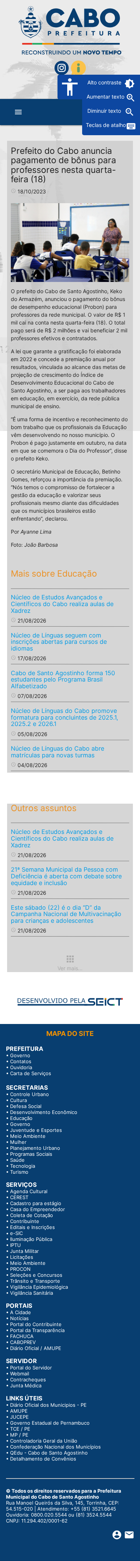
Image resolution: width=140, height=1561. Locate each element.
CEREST (19, 1197)
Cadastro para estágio (35, 1203)
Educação (21, 1118)
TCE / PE (20, 1429)
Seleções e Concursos (36, 1275)
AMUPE (19, 1411)
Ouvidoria (21, 1067)
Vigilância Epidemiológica (39, 1287)
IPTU (15, 1245)
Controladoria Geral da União (43, 1441)
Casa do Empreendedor (37, 1209)
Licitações (21, 1257)
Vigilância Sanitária (31, 1293)
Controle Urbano (29, 1094)
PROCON (20, 1269)
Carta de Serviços (30, 1073)
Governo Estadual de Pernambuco (50, 1423)
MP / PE (19, 1435)
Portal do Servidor (31, 1368)
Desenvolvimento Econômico (43, 1112)
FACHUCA (22, 1336)
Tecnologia (22, 1166)
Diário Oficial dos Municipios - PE (48, 1405)
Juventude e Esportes (36, 1130)
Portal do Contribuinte (36, 1324)
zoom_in (130, 98)
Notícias (19, 1318)
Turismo (19, 1172)
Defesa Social (25, 1106)
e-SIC (16, 1233)
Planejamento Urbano (35, 1148)
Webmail (19, 1374)
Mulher (18, 1142)
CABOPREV (23, 1342)
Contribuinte (24, 1221)
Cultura (18, 1100)
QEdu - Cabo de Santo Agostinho (49, 1453)
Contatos (20, 1061)
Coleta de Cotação (31, 1215)
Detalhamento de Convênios (43, 1459)
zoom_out (129, 112)
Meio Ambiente (28, 1136)
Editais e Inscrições (32, 1227)
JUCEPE (19, 1417)
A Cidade (20, 1312)
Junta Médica (25, 1385)
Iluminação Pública (31, 1239)
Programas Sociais (31, 1154)
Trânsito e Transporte (35, 1281)
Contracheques (28, 1379)
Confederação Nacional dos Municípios (55, 1447)
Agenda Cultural (28, 1191)
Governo (20, 1055)
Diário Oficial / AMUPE (35, 1348)
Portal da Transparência (37, 1330)
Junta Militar (24, 1251)
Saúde (17, 1160)
